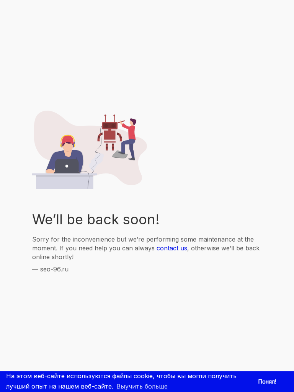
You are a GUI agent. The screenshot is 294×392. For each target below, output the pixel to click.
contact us (172, 248)
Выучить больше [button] (142, 386)
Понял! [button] (267, 381)
